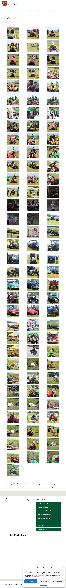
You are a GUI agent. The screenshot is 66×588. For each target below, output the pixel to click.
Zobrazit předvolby (57, 581)
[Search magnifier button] (28, 500)
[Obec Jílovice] (10, 3)
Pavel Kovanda (22, 584)
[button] (63, 567)
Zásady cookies (43, 585)
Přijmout (30, 581)
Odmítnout (44, 581)
